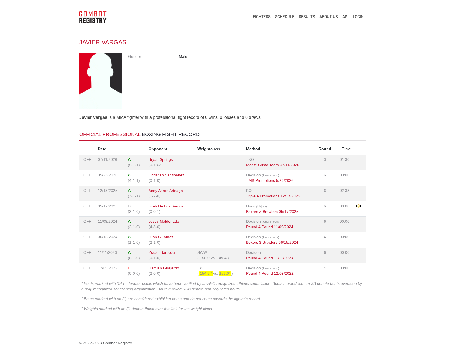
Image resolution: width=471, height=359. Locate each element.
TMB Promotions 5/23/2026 (270, 180)
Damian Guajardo (164, 268)
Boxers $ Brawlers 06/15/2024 (272, 242)
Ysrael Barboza (162, 252)
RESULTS (307, 17)
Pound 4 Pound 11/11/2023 (269, 258)
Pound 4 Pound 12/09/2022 (270, 273)
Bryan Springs (161, 159)
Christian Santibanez (166, 175)
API (345, 17)
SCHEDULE (284, 17)
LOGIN (358, 17)
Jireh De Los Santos (166, 206)
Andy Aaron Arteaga (166, 190)
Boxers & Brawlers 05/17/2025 (272, 211)
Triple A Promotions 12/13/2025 (273, 196)
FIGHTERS (262, 17)
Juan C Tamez (161, 237)
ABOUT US (328, 17)
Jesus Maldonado (164, 221)
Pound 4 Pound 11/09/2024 (269, 227)
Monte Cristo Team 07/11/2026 (272, 165)
